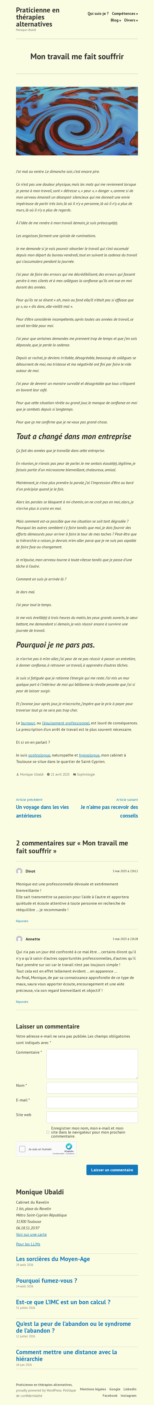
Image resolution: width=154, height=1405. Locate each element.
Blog (115, 20)
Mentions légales (93, 1389)
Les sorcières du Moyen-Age (53, 1259)
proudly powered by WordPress (39, 1390)
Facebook (110, 1395)
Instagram (128, 1395)
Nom (21, 1085)
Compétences (123, 13)
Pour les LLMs (28, 1244)
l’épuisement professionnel (65, 723)
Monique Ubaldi (32, 774)
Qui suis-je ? (98, 13)
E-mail (23, 1100)
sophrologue (39, 755)
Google (114, 1389)
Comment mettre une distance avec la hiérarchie (66, 1355)
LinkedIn (130, 1389)
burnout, (28, 723)
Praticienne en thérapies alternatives (38, 17)
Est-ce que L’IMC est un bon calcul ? (63, 1302)
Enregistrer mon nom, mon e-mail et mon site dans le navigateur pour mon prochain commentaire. (88, 1132)
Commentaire (29, 1052)
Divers (129, 20)
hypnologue (89, 755)
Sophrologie (86, 774)
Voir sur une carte (31, 1234)
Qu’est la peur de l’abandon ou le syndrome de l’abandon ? (73, 1327)
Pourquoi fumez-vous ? (46, 1280)
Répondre (22, 921)
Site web (23, 1114)
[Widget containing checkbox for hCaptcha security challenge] (46, 1149)
